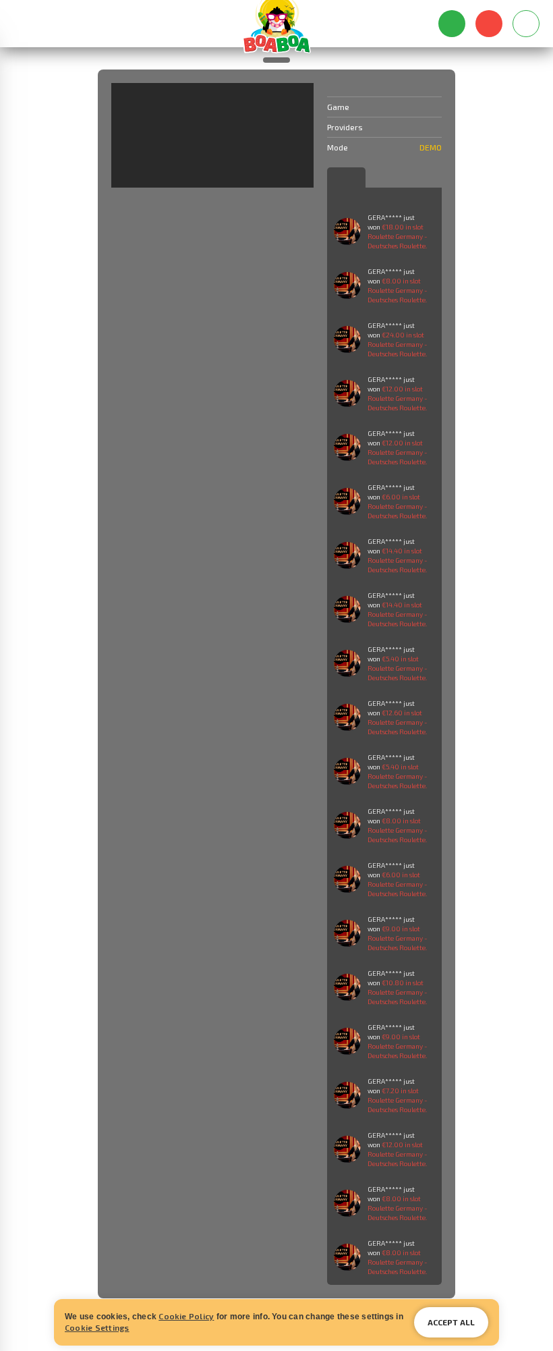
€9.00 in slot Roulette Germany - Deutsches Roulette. (398, 938)
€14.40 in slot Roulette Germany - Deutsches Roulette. (398, 560)
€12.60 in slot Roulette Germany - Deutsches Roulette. (398, 722)
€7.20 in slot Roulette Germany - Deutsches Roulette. (398, 1099)
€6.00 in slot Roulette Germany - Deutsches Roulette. (398, 506)
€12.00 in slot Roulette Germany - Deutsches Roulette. (398, 398)
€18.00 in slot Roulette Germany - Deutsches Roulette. (398, 236)
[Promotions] (72, 23)
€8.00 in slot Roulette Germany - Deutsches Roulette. (398, 290)
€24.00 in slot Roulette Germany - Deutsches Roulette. (398, 344)
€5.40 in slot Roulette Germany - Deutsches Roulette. (398, 668)
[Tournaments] (99, 23)
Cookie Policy (186, 1316)
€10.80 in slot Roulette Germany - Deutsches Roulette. (398, 991)
